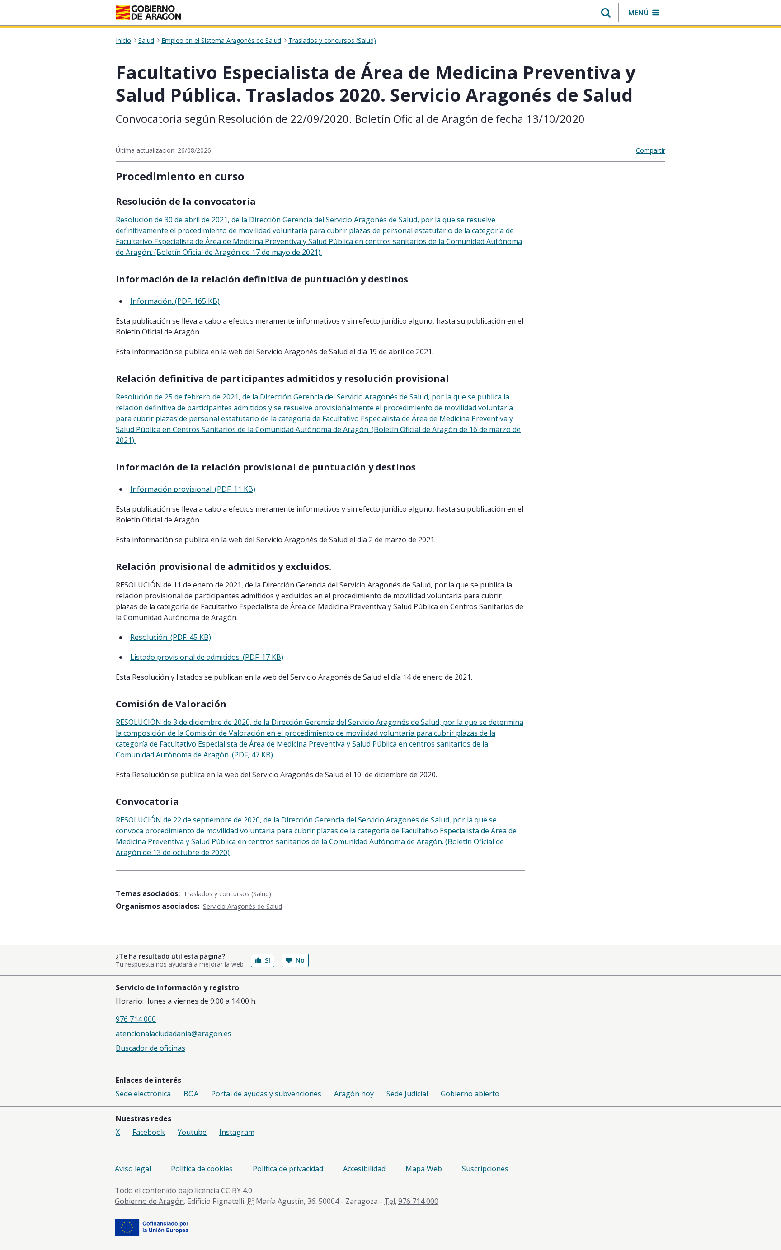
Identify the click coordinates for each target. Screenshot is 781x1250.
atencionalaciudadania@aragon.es (173, 1034)
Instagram (236, 1132)
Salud (146, 41)
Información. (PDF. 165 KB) (175, 301)
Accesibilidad (364, 1169)
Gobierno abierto (470, 1094)
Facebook (148, 1132)
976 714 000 (136, 1019)
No (300, 960)
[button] (606, 12)
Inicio (123, 41)
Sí (267, 960)
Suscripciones (485, 1169)
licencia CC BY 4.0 (223, 1190)
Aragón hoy (354, 1094)
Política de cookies (202, 1169)
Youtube (192, 1132)
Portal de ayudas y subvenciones (266, 1094)
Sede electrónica (143, 1094)
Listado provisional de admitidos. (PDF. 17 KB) (206, 657)
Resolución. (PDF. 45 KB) (170, 637)
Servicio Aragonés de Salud (242, 906)
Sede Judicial (407, 1094)
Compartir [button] (650, 150)
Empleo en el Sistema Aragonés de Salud (221, 41)
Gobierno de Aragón (149, 1201)
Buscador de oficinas (150, 1048)
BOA (190, 1094)
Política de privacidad (288, 1169)
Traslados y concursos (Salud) (332, 41)
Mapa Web (423, 1169)
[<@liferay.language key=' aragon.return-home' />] (148, 12)
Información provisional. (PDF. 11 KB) (192, 489)
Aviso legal (133, 1169)
